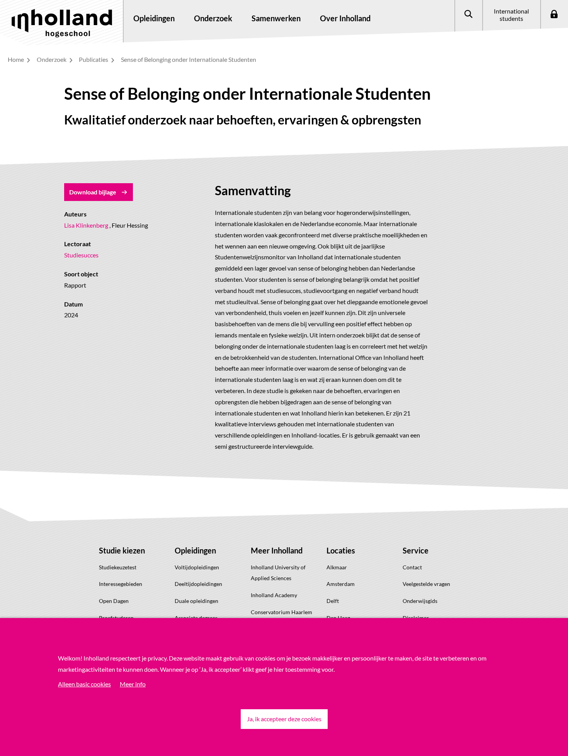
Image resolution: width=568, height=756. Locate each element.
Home (16, 59)
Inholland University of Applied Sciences (278, 573)
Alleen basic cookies (84, 684)
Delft (333, 601)
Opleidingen (195, 550)
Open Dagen (114, 601)
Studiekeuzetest (117, 567)
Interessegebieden (120, 584)
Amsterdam (341, 584)
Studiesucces (81, 255)
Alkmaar (337, 567)
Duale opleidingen (196, 601)
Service (416, 550)
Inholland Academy (274, 595)
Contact (412, 567)
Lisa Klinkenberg (86, 225)
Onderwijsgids (420, 601)
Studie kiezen (122, 550)
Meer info (133, 684)
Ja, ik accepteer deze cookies (284, 718)
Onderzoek (52, 59)
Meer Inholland (277, 550)
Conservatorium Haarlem (281, 612)
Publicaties (94, 59)
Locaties (341, 550)
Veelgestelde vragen (426, 584)
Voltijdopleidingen (197, 567)
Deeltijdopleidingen (198, 584)
